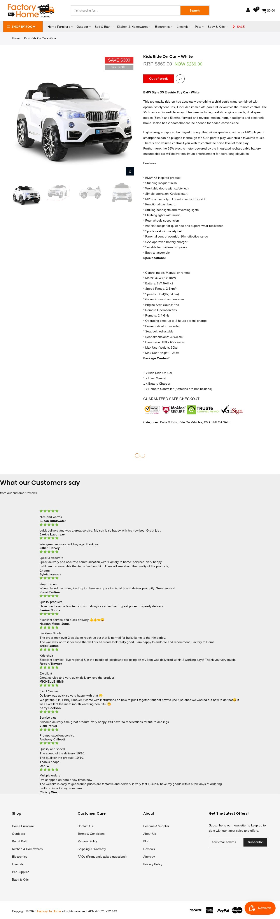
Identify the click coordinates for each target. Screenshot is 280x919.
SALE (241, 26)
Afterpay (149, 856)
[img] (140, 511)
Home (15, 38)
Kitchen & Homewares (133, 26)
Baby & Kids (216, 26)
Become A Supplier (156, 826)
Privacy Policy (152, 864)
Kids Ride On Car (160, 372)
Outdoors (18, 833)
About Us (149, 833)
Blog (146, 841)
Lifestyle (183, 26)
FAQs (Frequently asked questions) (102, 856)
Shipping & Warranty (92, 849)
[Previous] (20, 116)
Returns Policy (88, 841)
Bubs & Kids (168, 422)
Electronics (162, 26)
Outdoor (82, 26)
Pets (198, 26)
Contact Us (85, 826)
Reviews (149, 849)
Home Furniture (59, 26)
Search (194, 10)
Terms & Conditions (91, 833)
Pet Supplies (20, 872)
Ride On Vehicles (190, 422)
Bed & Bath (103, 26)
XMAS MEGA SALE (217, 422)
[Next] (129, 116)
